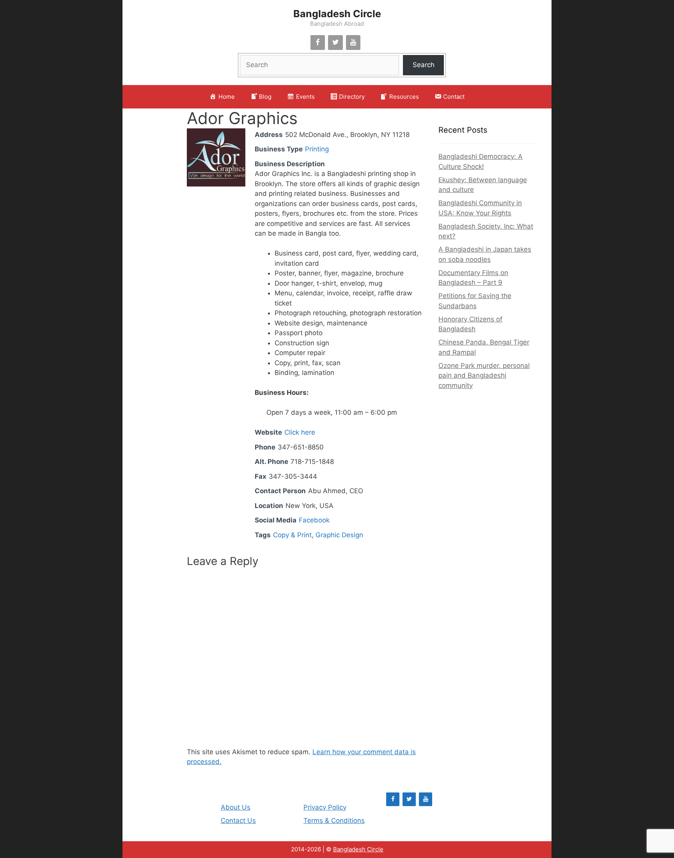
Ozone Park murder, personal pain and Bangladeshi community (484, 375)
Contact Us (238, 820)
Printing (317, 149)
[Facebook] (317, 42)
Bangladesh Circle (337, 14)
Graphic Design (339, 535)
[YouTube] (353, 42)
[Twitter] (335, 42)
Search (424, 65)
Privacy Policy (324, 807)
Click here (299, 432)
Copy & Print (292, 535)
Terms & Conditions (334, 820)
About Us (235, 807)
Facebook (314, 520)
